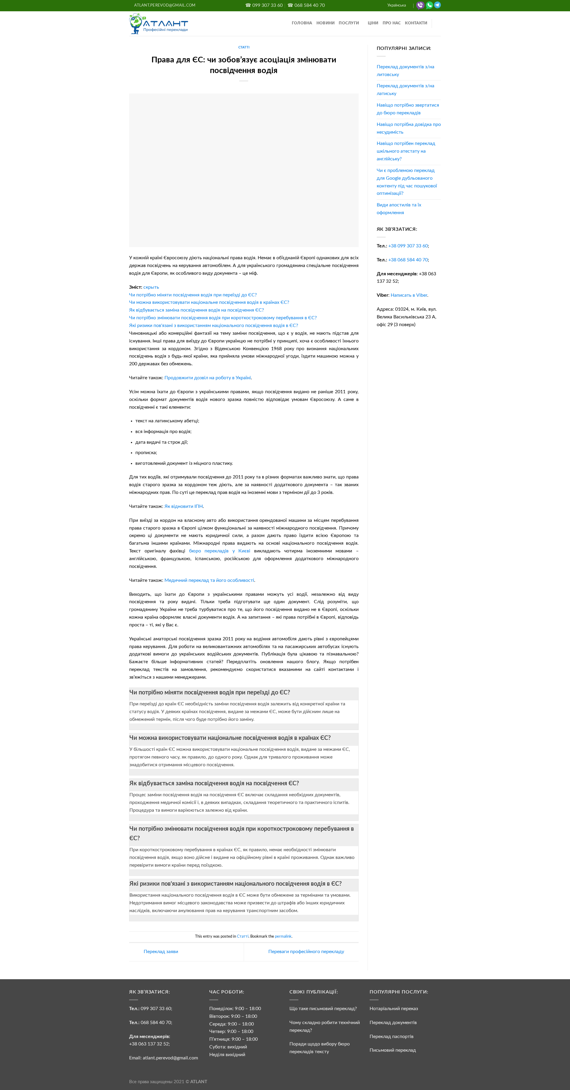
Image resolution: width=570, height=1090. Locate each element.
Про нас (392, 23)
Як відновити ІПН (183, 506)
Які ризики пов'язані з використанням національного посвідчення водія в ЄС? (235, 884)
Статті (243, 47)
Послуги (349, 23)
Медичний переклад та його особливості (209, 580)
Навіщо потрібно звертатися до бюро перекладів (408, 109)
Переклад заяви (160, 952)
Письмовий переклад (393, 1050)
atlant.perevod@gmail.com (170, 1058)
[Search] (438, 23)
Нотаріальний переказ (394, 1008)
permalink (283, 937)
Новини (325, 23)
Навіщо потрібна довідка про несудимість (409, 128)
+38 (408, 246)
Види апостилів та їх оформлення (399, 209)
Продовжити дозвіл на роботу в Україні (207, 377)
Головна (302, 23)
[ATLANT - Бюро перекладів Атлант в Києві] (159, 23)
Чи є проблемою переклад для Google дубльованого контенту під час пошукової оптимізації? (407, 182)
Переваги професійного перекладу (306, 952)
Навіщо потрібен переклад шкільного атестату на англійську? (406, 151)
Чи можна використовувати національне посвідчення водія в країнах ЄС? (230, 738)
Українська (396, 5)
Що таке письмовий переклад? (323, 1008)
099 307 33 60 (156, 1008)
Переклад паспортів (392, 1036)
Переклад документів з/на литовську (405, 70)
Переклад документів (393, 1022)
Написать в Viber (409, 295)
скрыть (151, 287)
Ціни (373, 23)
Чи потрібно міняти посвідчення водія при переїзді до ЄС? (209, 693)
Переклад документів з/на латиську (405, 89)
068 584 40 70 (156, 1022)
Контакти (416, 23)
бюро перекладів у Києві (220, 551)
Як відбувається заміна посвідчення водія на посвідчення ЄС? (214, 783)
